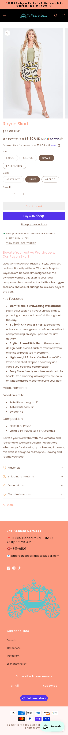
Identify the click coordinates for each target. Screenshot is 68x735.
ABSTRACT (15, 179)
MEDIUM (30, 158)
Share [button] (10, 505)
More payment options (34, 224)
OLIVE (32, 179)
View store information (21, 243)
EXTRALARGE (14, 165)
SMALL (46, 158)
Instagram (13, 656)
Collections (14, 648)
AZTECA (50, 179)
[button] (4, 15)
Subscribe (50, 685)
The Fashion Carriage (27, 725)
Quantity (8, 187)
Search (11, 640)
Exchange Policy (17, 663)
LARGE (12, 158)
